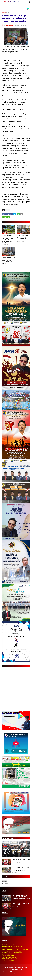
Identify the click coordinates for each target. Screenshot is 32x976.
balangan (9, 12)
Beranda (4, 12)
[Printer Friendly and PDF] (6, 217)
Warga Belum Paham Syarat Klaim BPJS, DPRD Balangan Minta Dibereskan (23, 238)
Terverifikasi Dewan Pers (16, 969)
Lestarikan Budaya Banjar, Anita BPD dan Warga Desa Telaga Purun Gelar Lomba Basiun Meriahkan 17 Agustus (8, 239)
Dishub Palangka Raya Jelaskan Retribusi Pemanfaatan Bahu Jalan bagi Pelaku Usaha (20, 869)
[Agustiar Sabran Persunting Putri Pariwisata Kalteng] (6, 862)
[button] (2, 2)
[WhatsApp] (18, 214)
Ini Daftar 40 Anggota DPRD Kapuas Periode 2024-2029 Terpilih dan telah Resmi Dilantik (21, 897)
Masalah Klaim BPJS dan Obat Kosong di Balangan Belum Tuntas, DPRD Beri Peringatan (8, 260)
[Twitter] (14, 214)
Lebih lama (27, 269)
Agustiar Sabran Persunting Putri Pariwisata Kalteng (21, 860)
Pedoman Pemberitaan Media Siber (18, 967)
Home (6, 967)
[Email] (21, 214)
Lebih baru (5, 269)
